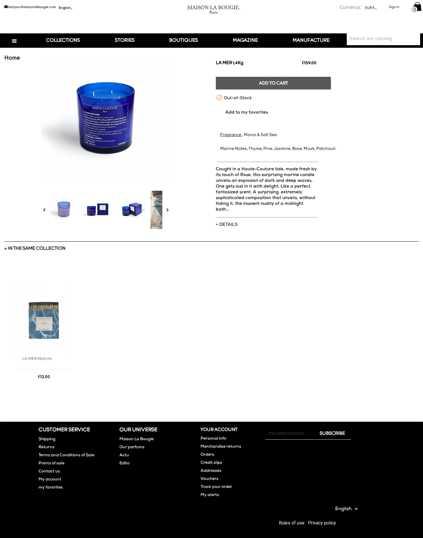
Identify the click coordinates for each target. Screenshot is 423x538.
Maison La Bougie (136, 439)
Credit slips (211, 463)
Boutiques (183, 40)
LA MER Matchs (37, 359)
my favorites (51, 488)
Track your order (216, 487)
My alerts (210, 495)
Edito (124, 463)
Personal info (213, 439)
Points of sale (51, 463)
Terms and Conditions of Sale (66, 455)
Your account (219, 430)
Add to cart (273, 83)
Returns (46, 447)
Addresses (211, 471)
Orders (207, 455)
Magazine (245, 40)
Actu (124, 455)
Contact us (49, 472)
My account (50, 480)
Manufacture (311, 40)
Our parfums (131, 447)
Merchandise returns (221, 447)
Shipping (47, 439)
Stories (125, 40)
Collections (63, 40)
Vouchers (209, 479)
